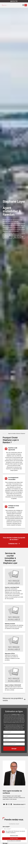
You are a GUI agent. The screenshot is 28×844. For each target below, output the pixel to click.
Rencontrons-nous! (18, 804)
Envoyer (14, 748)
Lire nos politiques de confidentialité (14, 840)
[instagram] (9, 804)
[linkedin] (11, 804)
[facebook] (6, 804)
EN (25, 5)
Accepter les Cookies (14, 838)
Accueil (4, 433)
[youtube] (4, 804)
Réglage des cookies (14, 835)
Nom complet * (6, 826)
